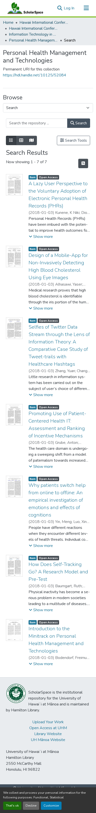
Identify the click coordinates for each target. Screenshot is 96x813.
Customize (51, 805)
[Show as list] (11, 140)
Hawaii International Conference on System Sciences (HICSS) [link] (44, 22)
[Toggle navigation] (86, 8)
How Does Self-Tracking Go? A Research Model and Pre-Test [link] (58, 572)
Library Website (48, 734)
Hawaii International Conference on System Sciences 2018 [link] (33, 28)
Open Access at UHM (48, 728)
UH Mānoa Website (48, 740)
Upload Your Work (48, 722)
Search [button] (80, 123)
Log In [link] (69, 8)
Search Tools (75, 140)
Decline (31, 805)
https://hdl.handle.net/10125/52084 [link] (34, 75)
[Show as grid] (21, 140)
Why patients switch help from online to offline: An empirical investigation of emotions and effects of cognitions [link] (57, 500)
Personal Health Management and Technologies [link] (33, 40)
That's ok (12, 805)
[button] (24, 8)
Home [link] (8, 22)
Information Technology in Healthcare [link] (33, 34)
